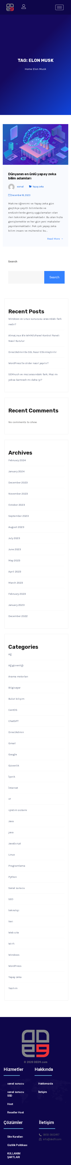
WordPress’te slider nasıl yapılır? (28, 363)
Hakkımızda (45, 1083)
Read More (53, 238)
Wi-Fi (11, 943)
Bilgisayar (14, 687)
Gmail (12, 743)
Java (10, 821)
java (10, 832)
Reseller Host (15, 1112)
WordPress (14, 966)
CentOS (12, 710)
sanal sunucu (15, 1083)
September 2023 (18, 516)
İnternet (13, 787)
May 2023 (14, 560)
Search (12, 261)
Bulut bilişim (16, 698)
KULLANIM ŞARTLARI (13, 1155)
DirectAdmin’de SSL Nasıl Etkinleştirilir (32, 352)
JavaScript (14, 843)
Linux (11, 854)
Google (12, 754)
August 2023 (16, 527)
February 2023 (17, 593)
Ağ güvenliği (15, 665)
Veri (10, 921)
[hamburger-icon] (59, 7)
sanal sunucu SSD (15, 1093)
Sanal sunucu (16, 888)
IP (9, 799)
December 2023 (18, 482)
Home (28, 69)
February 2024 (17, 460)
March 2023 (15, 582)
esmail (20, 186)
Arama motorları (18, 676)
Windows (13, 954)
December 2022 (18, 616)
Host (10, 1104)
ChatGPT (13, 721)
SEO (10, 899)
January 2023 (16, 605)
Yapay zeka (38, 186)
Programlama (16, 865)
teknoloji (13, 910)
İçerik (11, 776)
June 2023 (14, 549)
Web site (13, 932)
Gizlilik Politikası (17, 1145)
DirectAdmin (16, 732)
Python (12, 876)
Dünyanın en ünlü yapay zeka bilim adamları (32, 176)
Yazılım (12, 988)
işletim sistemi (17, 810)
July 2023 (14, 538)
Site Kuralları (15, 1136)
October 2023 (16, 504)
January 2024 (16, 471)
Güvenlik (13, 765)
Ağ (9, 654)
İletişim (42, 1092)
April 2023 (14, 571)
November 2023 (18, 493)
